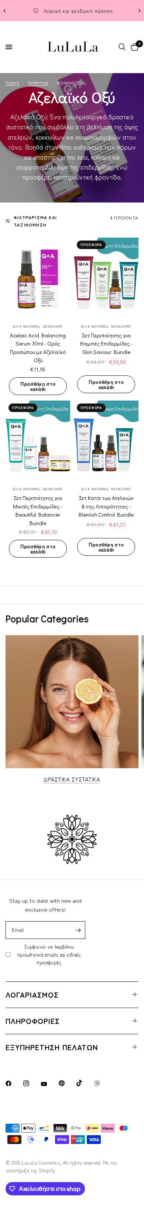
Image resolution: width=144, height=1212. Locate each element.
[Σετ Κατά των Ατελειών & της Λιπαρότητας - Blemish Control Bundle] (106, 441)
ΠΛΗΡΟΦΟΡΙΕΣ (33, 1020)
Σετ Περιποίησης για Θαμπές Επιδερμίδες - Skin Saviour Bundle (106, 343)
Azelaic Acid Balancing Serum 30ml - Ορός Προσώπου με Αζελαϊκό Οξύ (38, 347)
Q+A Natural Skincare (38, 326)
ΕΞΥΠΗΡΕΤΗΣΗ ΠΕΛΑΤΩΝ (52, 1047)
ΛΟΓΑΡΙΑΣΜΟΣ (32, 994)
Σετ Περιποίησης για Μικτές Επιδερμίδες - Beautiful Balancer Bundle (38, 510)
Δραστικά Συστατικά (72, 779)
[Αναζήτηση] (122, 47)
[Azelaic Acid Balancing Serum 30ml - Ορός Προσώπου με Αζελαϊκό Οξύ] (38, 278)
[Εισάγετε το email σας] (78, 930)
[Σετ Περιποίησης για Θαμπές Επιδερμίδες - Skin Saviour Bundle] (106, 278)
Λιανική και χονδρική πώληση (78, 10)
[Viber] (102, 1083)
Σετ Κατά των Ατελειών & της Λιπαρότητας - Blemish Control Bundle (106, 506)
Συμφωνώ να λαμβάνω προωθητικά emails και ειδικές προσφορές (49, 954)
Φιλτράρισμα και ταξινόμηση (35, 221)
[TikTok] (84, 1083)
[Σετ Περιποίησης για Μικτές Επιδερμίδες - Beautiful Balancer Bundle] (38, 441)
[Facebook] (14, 1083)
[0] (133, 47)
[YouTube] (49, 1084)
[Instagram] (31, 1083)
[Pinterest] (67, 1083)
